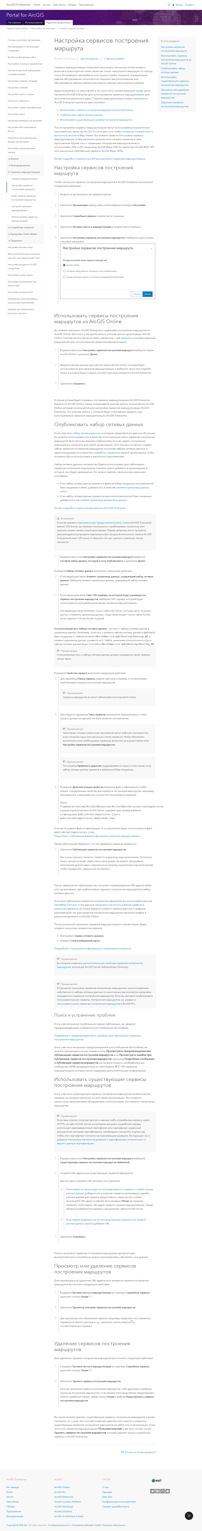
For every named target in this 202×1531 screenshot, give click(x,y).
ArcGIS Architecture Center (68, 1516)
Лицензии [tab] (16, 240)
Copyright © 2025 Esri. (17, 1525)
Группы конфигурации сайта (22, 57)
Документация (14, 1516)
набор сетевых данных (86, 433)
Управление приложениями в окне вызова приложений (23, 300)
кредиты (126, 337)
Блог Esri (107, 1496)
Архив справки (115, 58)
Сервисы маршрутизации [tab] (25, 172)
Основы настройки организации (24, 40)
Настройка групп (16, 114)
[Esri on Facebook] (157, 1491)
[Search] (169, 4)
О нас (105, 1487)
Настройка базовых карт (20, 247)
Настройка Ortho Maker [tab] (23, 234)
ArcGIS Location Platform (67, 1501)
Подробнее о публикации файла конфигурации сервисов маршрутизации (96, 836)
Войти (179, 4)
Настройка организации (43, 28)
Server (9, 1496)
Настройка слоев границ (20, 275)
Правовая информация (113, 1525)
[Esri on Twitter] (152, 1491)
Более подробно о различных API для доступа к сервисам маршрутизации (100, 158)
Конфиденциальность (59, 1525)
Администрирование (59, 22)
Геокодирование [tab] (20, 165)
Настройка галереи (18, 87)
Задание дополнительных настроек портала (21, 311)
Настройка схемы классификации (24, 107)
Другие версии (89, 58)
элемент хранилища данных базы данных (103, 500)
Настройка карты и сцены (21, 94)
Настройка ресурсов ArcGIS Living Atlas (22, 266)
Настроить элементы (18, 100)
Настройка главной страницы (23, 81)
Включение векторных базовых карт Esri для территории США (24, 256)
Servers (47, 4)
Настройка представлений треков (21, 150)
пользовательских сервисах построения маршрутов (88, 1003)
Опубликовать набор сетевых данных (81, 115)
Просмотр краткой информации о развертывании (24, 72)
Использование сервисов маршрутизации (25, 219)
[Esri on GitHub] (162, 1491)
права (139, 90)
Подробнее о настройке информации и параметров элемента (92, 948)
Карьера (107, 1492)
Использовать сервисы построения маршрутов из (96, 110)
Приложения (86, 4)
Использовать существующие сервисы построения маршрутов (96, 119)
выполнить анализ (65, 135)
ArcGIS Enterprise (18, 4)
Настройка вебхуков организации (25, 120)
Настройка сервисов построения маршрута (23, 187)
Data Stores (59, 4)
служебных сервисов (106, 452)
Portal (37, 4)
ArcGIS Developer (64, 1506)
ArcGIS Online (62, 1487)
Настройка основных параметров (25, 63)
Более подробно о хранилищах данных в (90, 507)
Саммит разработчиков (115, 1506)
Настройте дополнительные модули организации (22, 140)
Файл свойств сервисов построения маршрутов (24, 198)
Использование (34, 22)
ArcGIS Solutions (63, 1511)
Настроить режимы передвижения (21, 208)
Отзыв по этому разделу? (140, 1452)
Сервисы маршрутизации (71, 28)
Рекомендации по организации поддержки (23, 48)
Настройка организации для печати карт (22, 283)
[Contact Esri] (167, 1491)
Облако (72, 4)
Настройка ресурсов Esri (20, 292)
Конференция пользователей (119, 1501)
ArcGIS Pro (60, 1492)
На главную (14, 22)
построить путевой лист (136, 131)
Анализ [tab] (14, 158)
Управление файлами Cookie (86, 1525)
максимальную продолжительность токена (104, 522)
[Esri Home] (156, 1480)
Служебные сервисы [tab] (22, 227)
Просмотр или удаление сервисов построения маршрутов (175, 93)
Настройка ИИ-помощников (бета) (22, 129)
